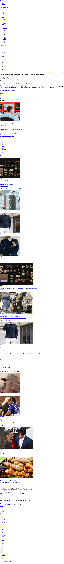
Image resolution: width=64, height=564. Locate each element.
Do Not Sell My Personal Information (7, 561)
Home (4, 37)
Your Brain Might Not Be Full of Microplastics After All (7, 127)
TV (3, 31)
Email (9, 355)
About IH (3, 553)
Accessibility (3, 559)
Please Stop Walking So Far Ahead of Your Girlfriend (8, 455)
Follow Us (1, 7)
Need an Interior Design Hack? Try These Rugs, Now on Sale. (9, 422)
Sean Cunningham (3, 76)
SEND (1, 494)
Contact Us (3, 555)
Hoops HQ (3, 5)
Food (4, 19)
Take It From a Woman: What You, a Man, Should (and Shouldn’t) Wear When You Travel (11, 188)
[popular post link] (10, 177)
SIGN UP (1, 502)
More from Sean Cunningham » (4, 98)
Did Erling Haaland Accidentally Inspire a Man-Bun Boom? (9, 394)
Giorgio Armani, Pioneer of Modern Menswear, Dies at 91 (7, 136)
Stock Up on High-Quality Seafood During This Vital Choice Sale (9, 480)
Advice (3, 540)
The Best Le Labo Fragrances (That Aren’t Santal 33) (6, 180)
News (1, 256)
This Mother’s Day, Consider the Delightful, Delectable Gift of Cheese (10, 484)
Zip (8, 356)
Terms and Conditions (7, 504)
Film (4, 30)
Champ (3, 521)
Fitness (3, 536)
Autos (4, 22)
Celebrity (1, 449)
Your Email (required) (11, 488)
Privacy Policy (14, 504)
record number (27, 83)
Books (3, 541)
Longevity (4, 25)
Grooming (4, 23)
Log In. (6, 144)
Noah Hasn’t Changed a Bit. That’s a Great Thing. (6, 258)
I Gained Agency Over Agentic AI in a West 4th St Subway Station (10, 371)
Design (4, 33)
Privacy (3, 558)
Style (2, 64)
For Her (3, 68)
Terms (2, 556)
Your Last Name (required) (12, 490)
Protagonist (3, 522)
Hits (2, 518)
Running (4, 27)
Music (4, 29)
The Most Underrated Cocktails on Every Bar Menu (6, 184)
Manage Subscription (5, 560)
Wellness (3, 2)
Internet (3, 61)
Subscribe (4, 7)
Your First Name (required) (12, 489)
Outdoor (4, 39)
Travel (4, 20)
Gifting (4, 42)
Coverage (3, 520)
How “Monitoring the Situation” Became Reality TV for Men (7, 123)
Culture (3, 3)
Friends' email (2, 493)
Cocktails (1, 182)
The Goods (3, 4)
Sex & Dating (5, 28)
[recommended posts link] (10, 392)
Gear (2, 532)
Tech (4, 40)
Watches (3, 533)
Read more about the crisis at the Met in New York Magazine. (8, 90)
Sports (4, 34)
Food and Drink (5, 38)
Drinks (4, 18)
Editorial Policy (4, 554)
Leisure (3, 1)
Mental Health (5, 26)
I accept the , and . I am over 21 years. (11, 504)
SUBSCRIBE (4, 143)
